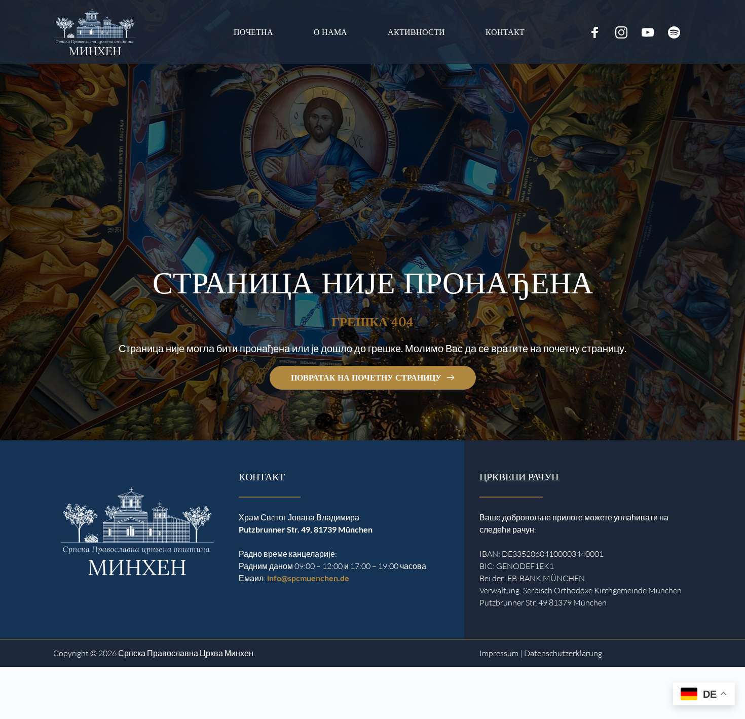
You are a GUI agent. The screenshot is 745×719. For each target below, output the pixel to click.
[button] (22, 696)
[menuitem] (253, 32)
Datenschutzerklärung (563, 653)
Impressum (498, 653)
